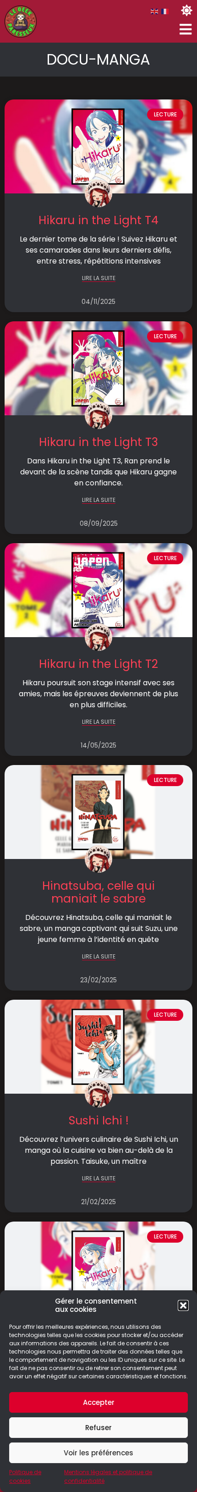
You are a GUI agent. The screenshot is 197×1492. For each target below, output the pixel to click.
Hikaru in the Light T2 (98, 664)
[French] (165, 11)
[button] (183, 1305)
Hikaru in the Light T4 (98, 220)
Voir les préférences (98, 1453)
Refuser (98, 1427)
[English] (155, 11)
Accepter (99, 1402)
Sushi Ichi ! (99, 1120)
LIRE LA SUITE (98, 278)
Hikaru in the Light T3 (98, 442)
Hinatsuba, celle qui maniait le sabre (98, 892)
